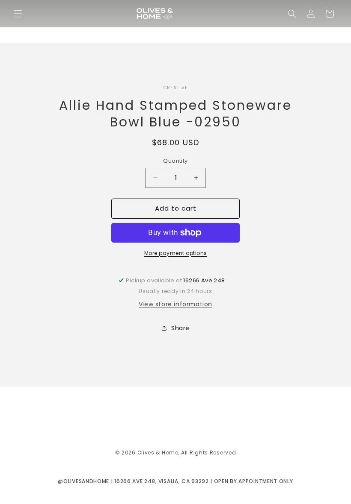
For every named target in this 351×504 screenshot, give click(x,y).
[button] (18, 13)
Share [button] (180, 328)
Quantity (175, 161)
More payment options (175, 253)
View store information (175, 304)
